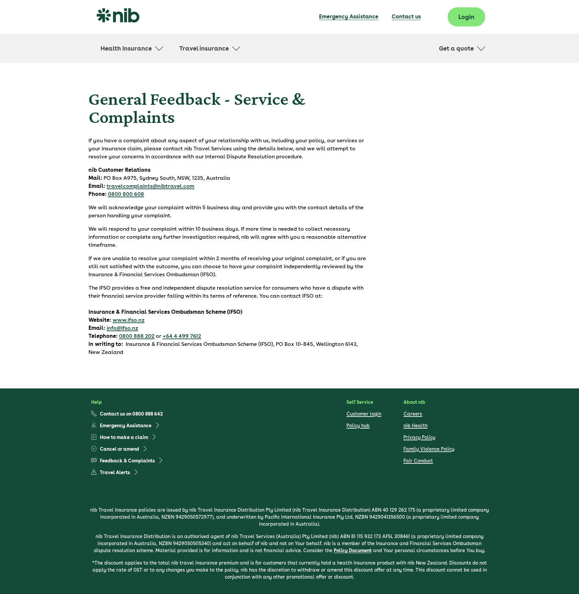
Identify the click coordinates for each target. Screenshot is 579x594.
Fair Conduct (418, 460)
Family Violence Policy (428, 449)
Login (466, 16)
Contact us (406, 16)
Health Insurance (126, 48)
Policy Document (353, 550)
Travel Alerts (115, 472)
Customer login (363, 414)
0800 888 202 (136, 336)
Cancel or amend (119, 449)
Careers (412, 414)
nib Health (415, 425)
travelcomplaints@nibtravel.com (150, 186)
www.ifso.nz (128, 320)
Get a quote (456, 48)
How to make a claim (124, 437)
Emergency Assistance (348, 16)
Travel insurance (204, 48)
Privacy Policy (419, 437)
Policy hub (358, 425)
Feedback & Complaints (127, 460)
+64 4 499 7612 (182, 336)
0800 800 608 (126, 194)
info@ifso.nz (122, 328)
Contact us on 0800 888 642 (131, 414)
